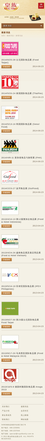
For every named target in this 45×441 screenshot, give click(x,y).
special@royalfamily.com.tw (22, 434)
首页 (3, 36)
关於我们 (5, 406)
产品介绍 (5, 411)
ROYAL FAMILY (11, 7)
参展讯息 (19, 36)
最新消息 (10, 36)
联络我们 (5, 419)
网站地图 (24, 419)
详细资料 (6, 67)
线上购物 (24, 415)
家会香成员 (6, 415)
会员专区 (24, 411)
